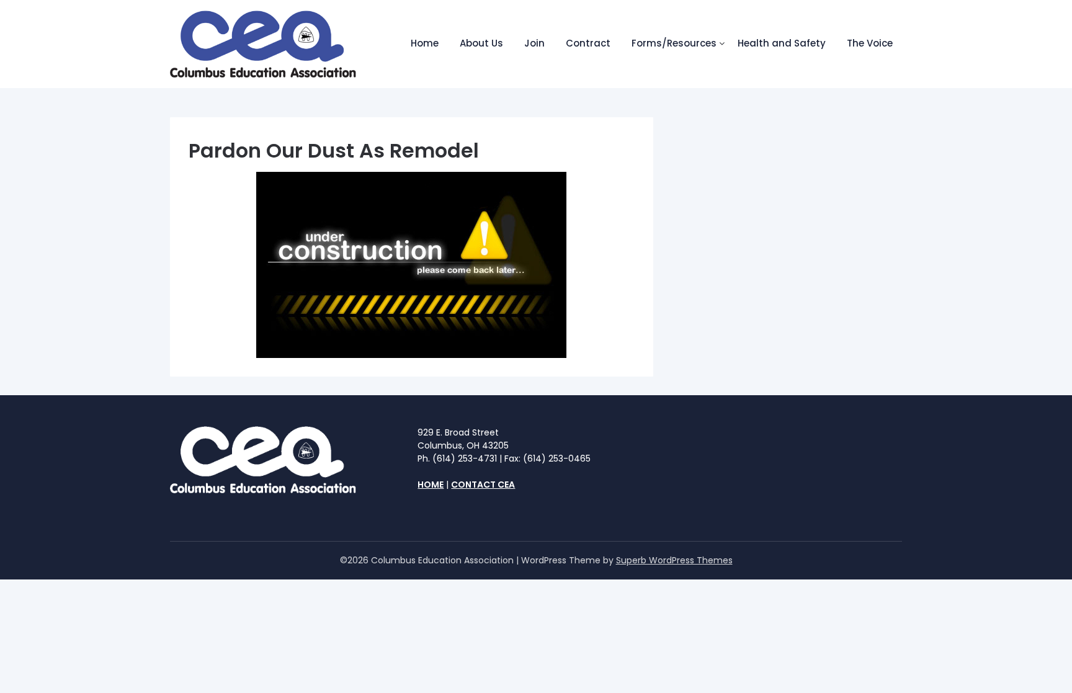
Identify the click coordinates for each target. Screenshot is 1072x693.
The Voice (870, 43)
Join (534, 43)
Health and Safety (782, 43)
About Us (481, 43)
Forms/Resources (674, 43)
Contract (588, 43)
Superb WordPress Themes (674, 560)
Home (425, 43)
